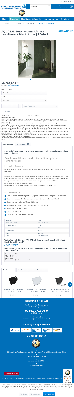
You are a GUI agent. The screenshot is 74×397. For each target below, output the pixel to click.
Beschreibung (8, 144)
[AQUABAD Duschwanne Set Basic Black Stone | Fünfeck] (60, 280)
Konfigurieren (49, 394)
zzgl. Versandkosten (13, 85)
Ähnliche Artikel (8, 270)
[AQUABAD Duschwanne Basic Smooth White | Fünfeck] (37, 280)
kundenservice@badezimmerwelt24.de (37, 319)
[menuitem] (40, 6)
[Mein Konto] (66, 6)
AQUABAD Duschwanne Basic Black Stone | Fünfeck (14, 290)
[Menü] (71, 370)
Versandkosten (32, 378)
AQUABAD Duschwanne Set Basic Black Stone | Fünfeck (60, 290)
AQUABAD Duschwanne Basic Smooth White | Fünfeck (37, 290)
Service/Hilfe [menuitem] (66, 1)
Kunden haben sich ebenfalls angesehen (32, 270)
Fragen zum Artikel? (12, 244)
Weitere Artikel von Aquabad (15, 246)
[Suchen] (49, 6)
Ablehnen (23, 394)
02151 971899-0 (36, 310)
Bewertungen (23, 144)
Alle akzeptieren (35, 394)
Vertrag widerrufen (11, 373)
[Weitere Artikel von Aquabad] (65, 33)
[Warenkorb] (71, 6)
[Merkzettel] (61, 6)
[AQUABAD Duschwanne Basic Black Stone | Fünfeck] (14, 280)
